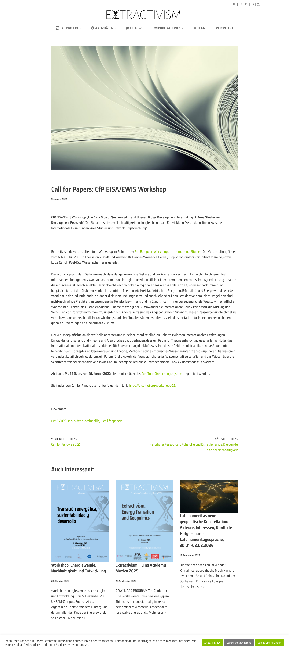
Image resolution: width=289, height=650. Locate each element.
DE (235, 4)
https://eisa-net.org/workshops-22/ (152, 385)
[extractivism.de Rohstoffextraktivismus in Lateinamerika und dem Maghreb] (144, 14)
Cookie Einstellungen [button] (269, 642)
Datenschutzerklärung (239, 642)
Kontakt (226, 28)
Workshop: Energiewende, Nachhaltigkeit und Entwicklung (78, 568)
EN (240, 4)
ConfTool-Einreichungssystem (161, 373)
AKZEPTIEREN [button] (212, 642)
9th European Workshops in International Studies (168, 251)
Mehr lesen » (76, 618)
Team (201, 28)
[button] (80, 28)
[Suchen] (258, 4)
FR (252, 4)
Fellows (136, 28)
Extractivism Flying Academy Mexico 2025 (141, 568)
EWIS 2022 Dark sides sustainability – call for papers (86, 421)
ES (246, 4)
